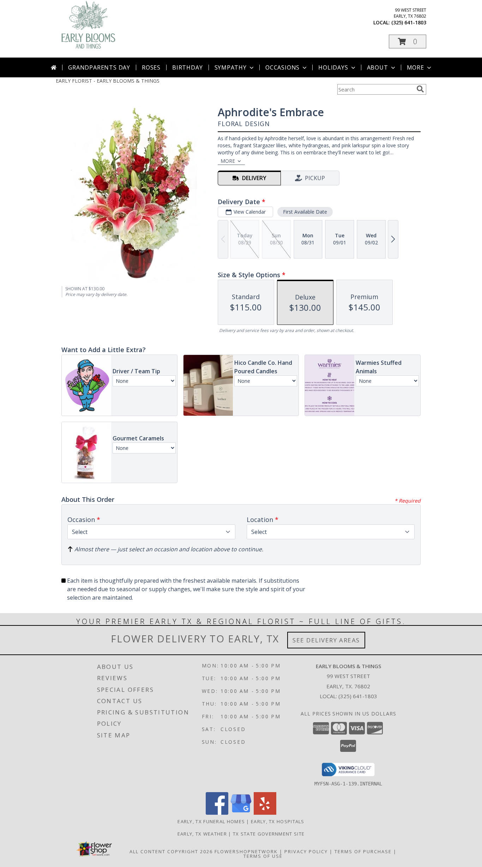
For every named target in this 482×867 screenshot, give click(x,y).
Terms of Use (263, 856)
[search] (420, 89)
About (377, 67)
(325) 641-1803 (408, 22)
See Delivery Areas (326, 640)
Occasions (282, 67)
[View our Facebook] (217, 812)
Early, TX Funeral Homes (211, 821)
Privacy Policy (306, 851)
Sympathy (231, 67)
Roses (151, 67)
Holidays (333, 67)
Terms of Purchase (363, 851)
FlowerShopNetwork (246, 851)
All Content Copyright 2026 (171, 851)
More (415, 67)
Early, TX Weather (202, 834)
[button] (407, 41)
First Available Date (305, 211)
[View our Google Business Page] (241, 812)
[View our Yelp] (265, 812)
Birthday (187, 67)
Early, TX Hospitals (278, 821)
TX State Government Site (269, 834)
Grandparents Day (99, 67)
